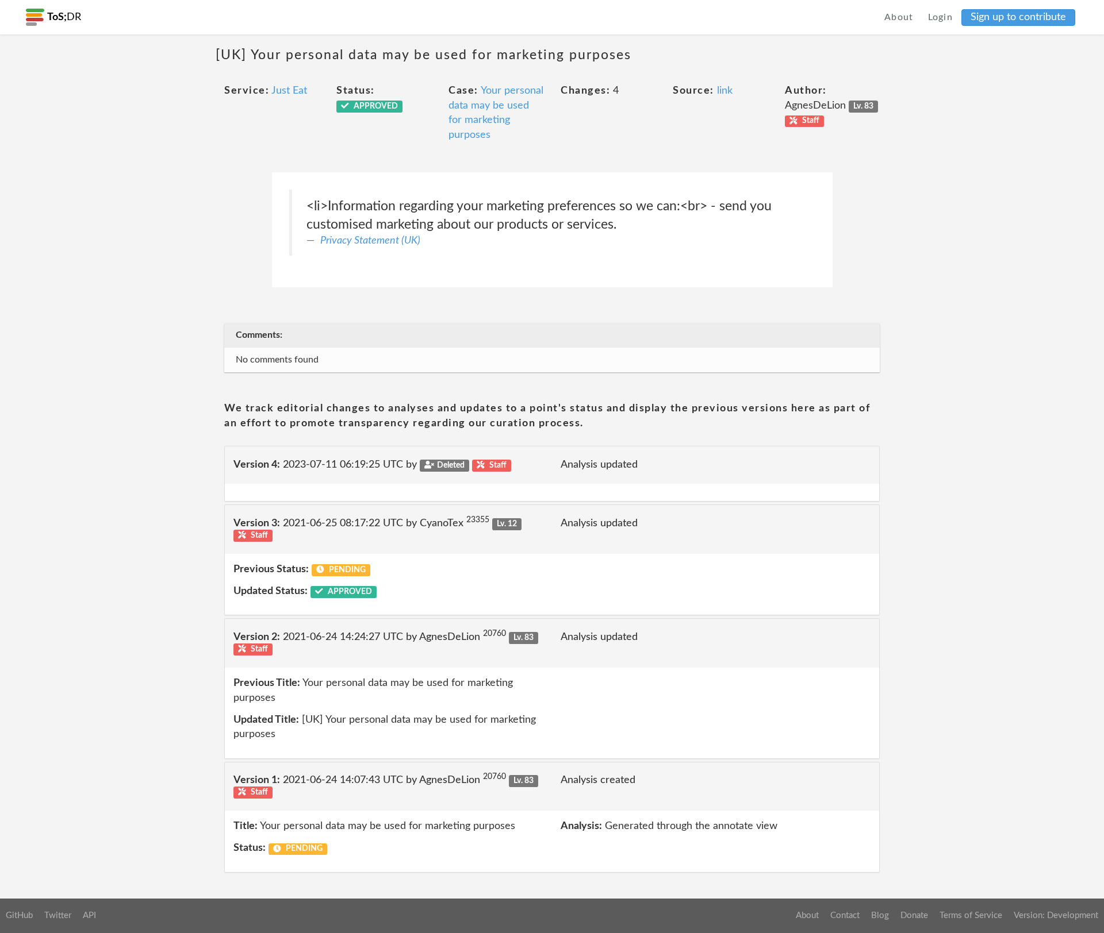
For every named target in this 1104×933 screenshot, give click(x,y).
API (89, 915)
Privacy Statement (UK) (370, 241)
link (725, 91)
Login (940, 17)
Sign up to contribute (1018, 17)
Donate (914, 915)
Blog (880, 915)
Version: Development (1056, 915)
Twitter (57, 915)
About (899, 17)
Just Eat (289, 91)
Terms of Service (971, 915)
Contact (845, 915)
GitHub (19, 915)
